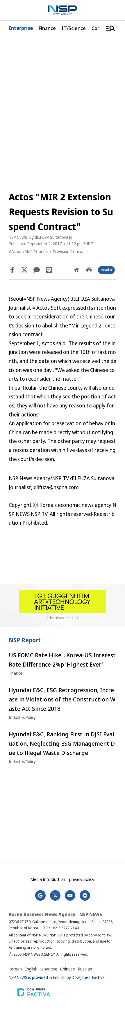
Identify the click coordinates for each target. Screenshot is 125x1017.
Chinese (67, 969)
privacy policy (81, 879)
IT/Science (74, 28)
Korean (15, 969)
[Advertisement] (62, 811)
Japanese (48, 969)
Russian (85, 969)
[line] (48, 270)
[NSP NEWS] (62, 10)
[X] (24, 270)
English (31, 969)
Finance (47, 28)
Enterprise (21, 28)
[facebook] (12, 270)
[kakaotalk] (36, 270)
